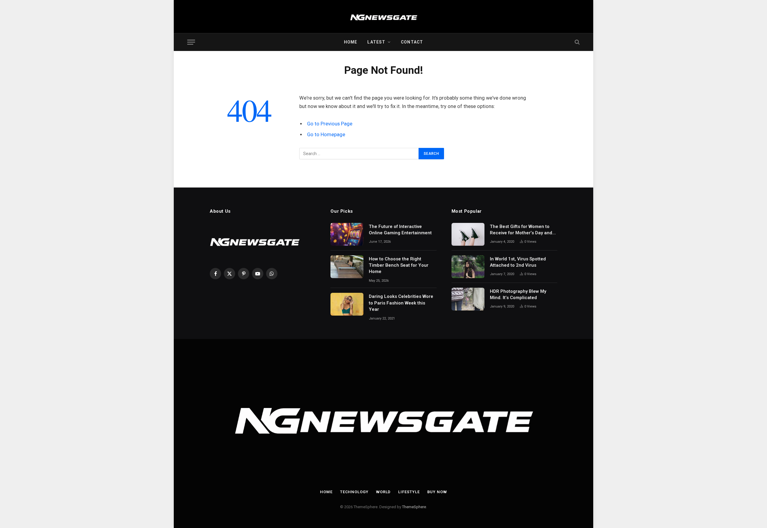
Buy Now (437, 492)
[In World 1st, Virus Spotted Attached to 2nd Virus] (468, 266)
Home (350, 42)
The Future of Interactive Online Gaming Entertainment (400, 230)
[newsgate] (383, 16)
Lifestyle (408, 492)
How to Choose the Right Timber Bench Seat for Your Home (398, 265)
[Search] (576, 42)
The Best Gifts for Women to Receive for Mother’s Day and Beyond (521, 230)
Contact (412, 42)
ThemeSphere (414, 507)
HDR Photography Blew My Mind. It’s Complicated (518, 294)
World (383, 492)
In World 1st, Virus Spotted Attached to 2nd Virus (518, 262)
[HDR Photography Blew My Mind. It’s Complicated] (468, 299)
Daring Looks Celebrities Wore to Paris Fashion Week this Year (401, 303)
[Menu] (191, 42)
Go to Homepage (326, 134)
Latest (376, 42)
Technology (354, 492)
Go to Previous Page (329, 124)
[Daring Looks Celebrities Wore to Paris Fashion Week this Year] (346, 304)
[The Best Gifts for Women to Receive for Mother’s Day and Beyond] (468, 234)
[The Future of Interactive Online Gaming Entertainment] (346, 234)
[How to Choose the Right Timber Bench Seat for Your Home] (346, 266)
